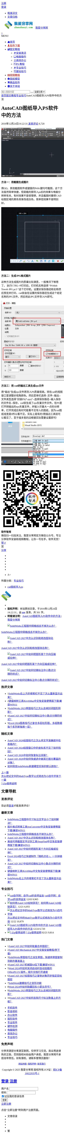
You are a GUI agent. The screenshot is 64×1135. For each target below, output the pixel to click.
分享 (3, 550)
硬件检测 (12, 1026)
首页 (3, 95)
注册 (3, 3)
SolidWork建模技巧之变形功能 (25, 983)
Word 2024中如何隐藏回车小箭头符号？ (30, 987)
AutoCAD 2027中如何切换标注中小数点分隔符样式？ (30, 680)
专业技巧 (21, 95)
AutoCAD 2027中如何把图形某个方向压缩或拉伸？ (29, 664)
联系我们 (41, 1064)
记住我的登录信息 (14, 1096)
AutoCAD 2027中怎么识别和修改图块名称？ (25, 648)
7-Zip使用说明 (33, 932)
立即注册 (6, 1104)
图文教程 (11, 95)
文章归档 (12, 17)
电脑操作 (12, 1030)
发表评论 (33, 123)
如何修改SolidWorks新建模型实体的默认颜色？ (33, 766)
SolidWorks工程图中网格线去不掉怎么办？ (24, 632)
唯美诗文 (12, 13)
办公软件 (12, 1015)
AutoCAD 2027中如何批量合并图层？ (29, 946)
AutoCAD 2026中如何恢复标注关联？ (27, 755)
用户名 (5, 1088)
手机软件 (12, 1007)
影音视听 (12, 1011)
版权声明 (32, 1064)
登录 (3, 7)
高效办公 (12, 1033)
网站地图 (22, 1064)
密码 (3, 1092)
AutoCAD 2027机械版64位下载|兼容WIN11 (32, 964)
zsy (23, 612)
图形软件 (12, 1019)
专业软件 (12, 1022)
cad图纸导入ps (15, 587)
